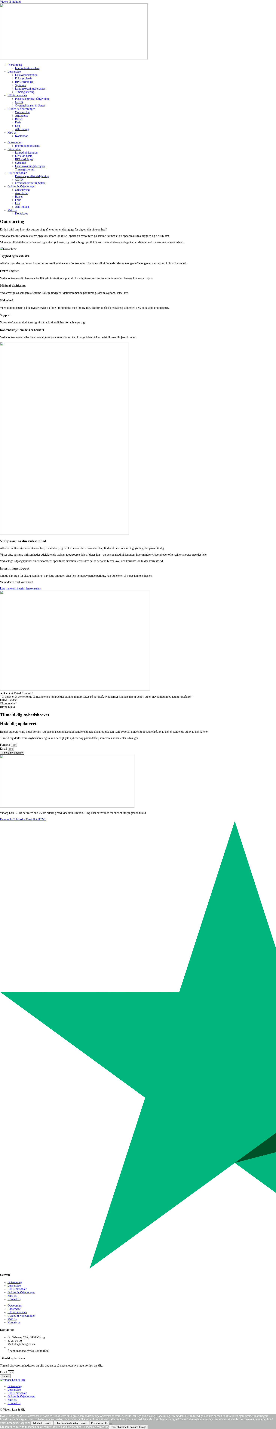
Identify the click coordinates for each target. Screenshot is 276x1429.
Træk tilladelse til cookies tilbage (128, 1427)
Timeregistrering (24, 92)
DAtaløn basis (23, 78)
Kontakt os (21, 136)
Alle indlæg (22, 129)
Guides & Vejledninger (21, 108)
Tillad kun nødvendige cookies (71, 1423)
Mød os (12, 132)
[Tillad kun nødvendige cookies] (110, 1423)
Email (4, 748)
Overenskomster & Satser (30, 105)
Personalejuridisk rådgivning (32, 98)
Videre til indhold (10, 1)
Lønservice (14, 71)
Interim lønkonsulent (27, 68)
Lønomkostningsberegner (30, 88)
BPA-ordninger (24, 81)
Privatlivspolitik (99, 1423)
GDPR (19, 102)
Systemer (20, 85)
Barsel (19, 119)
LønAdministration (26, 75)
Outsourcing (15, 64)
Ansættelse (21, 115)
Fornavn (5, 744)
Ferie (18, 122)
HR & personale (17, 95)
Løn (17, 125)
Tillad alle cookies (42, 1423)
